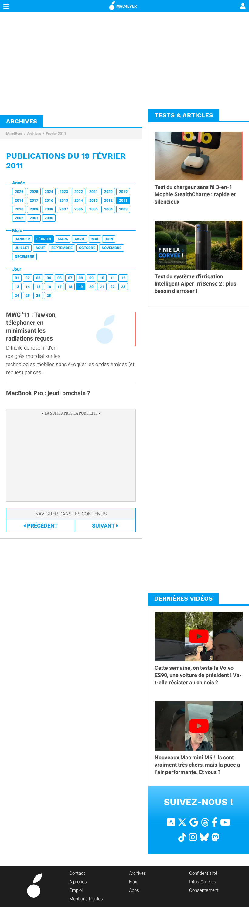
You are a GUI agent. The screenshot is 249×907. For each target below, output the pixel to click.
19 (81, 287)
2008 (49, 209)
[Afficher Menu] (6, 6)
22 (113, 287)
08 (81, 278)
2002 (19, 218)
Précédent (42, 525)
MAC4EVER (126, 6)
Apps (134, 890)
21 (102, 287)
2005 (93, 209)
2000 (49, 218)
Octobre (87, 248)
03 (38, 278)
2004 (108, 209)
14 (28, 287)
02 (28, 278)
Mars (63, 239)
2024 (49, 192)
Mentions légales (86, 899)
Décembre (24, 257)
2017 (34, 200)
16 (49, 287)
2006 (78, 209)
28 (49, 295)
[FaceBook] (214, 822)
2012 (108, 200)
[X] (182, 822)
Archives (34, 134)
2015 (64, 200)
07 (70, 278)
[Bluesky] (204, 837)
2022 (78, 192)
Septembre (62, 248)
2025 (34, 192)
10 (102, 278)
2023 (64, 192)
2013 (93, 200)
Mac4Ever (14, 134)
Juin (109, 239)
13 (17, 287)
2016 (49, 200)
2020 (108, 192)
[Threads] (205, 822)
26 (38, 295)
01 (17, 278)
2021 (93, 192)
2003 (123, 209)
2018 (19, 200)
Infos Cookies (202, 882)
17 (59, 287)
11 (113, 278)
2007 (64, 209)
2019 (123, 192)
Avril (79, 239)
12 (123, 278)
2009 (34, 209)
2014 (78, 200)
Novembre (111, 248)
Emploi (76, 890)
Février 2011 (56, 134)
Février (43, 239)
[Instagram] (193, 837)
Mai (94, 239)
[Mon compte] (242, 6)
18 (70, 287)
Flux (133, 882)
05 (59, 278)
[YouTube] (225, 822)
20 (91, 287)
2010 (19, 209)
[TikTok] (182, 837)
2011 (123, 200)
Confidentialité (203, 873)
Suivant (103, 525)
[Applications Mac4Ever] (171, 822)
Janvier (22, 239)
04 (49, 278)
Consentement (204, 890)
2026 (19, 192)
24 (17, 295)
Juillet (22, 248)
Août (40, 248)
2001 (34, 218)
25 (28, 295)
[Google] (193, 822)
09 (91, 278)
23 (123, 287)
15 (38, 287)
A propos (78, 882)
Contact (77, 873)
